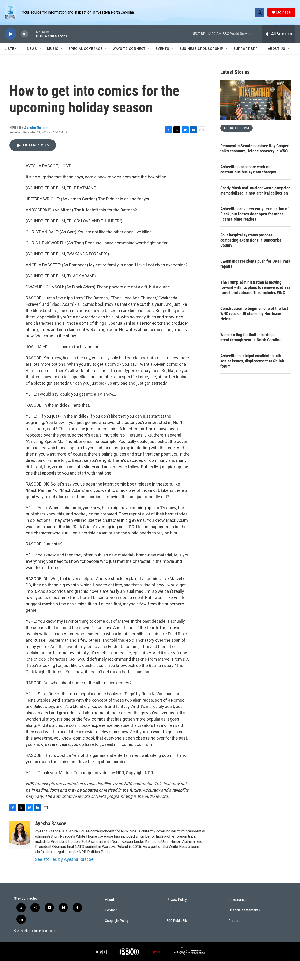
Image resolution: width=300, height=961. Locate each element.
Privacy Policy (177, 900)
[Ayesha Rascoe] (19, 835)
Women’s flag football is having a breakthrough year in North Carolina (250, 337)
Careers (234, 921)
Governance (237, 900)
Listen (11, 49)
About (109, 900)
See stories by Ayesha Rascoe (64, 859)
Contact (111, 910)
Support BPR (245, 49)
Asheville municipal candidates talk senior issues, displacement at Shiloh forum (252, 360)
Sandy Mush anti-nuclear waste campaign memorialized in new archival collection (255, 190)
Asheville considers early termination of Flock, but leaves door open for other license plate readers (254, 213)
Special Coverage (85, 49)
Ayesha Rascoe (36, 127)
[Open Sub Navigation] (20, 49)
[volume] (25, 34)
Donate (283, 12)
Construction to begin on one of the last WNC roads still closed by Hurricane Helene (254, 313)
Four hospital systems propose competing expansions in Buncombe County (250, 240)
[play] (10, 34)
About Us (276, 49)
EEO (170, 910)
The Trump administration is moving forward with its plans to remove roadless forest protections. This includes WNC (255, 287)
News (32, 49)
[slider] (32, 33)
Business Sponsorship (201, 49)
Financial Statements (244, 910)
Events (162, 49)
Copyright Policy (117, 921)
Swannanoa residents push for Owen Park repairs (255, 264)
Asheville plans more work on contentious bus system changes (248, 169)
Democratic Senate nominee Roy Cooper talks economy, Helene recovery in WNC (254, 148)
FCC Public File (177, 921)
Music (52, 49)
